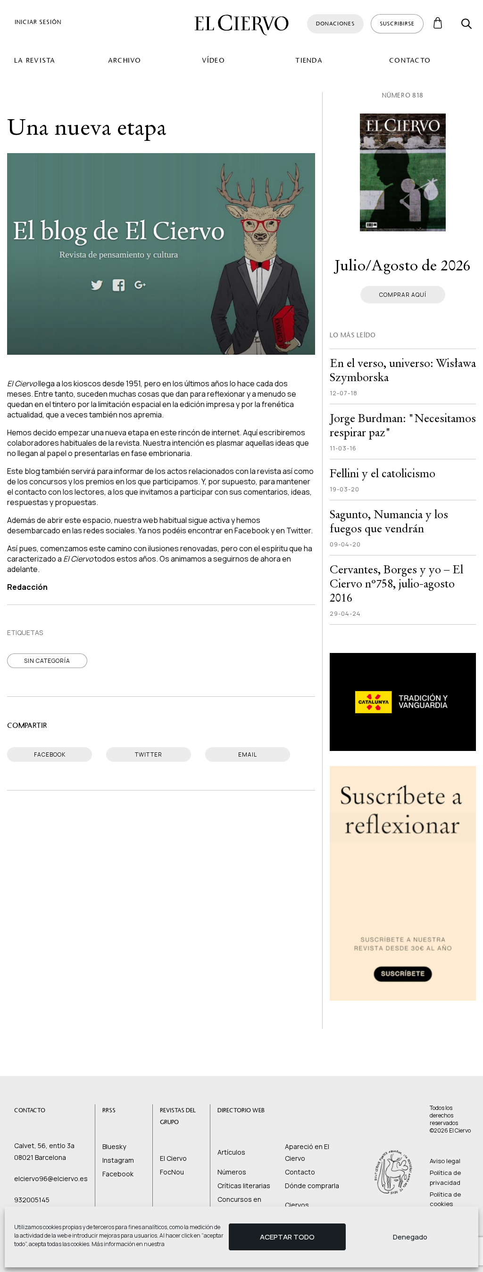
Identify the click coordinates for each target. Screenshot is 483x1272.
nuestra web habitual (150, 520)
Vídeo (213, 60)
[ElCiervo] (241, 25)
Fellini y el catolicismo (382, 473)
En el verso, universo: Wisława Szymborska (403, 370)
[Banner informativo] (403, 701)
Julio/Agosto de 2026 (402, 265)
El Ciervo (173, 1158)
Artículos (231, 1152)
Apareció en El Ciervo (307, 1152)
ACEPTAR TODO (287, 1237)
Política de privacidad (445, 1177)
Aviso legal (445, 1161)
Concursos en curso (239, 1205)
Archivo (125, 60)
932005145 (32, 1199)
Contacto (410, 60)
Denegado (410, 1237)
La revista (35, 60)
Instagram (118, 1160)
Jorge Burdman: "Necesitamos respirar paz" (403, 425)
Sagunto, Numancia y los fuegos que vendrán (389, 521)
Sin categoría (47, 661)
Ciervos (297, 1204)
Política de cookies (445, 1199)
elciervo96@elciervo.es (51, 1178)
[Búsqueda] (466, 23)
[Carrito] (438, 23)
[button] (38, 22)
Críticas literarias (243, 1185)
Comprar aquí (402, 295)
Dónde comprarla (312, 1185)
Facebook (251, 530)
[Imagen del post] (403, 172)
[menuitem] (54, 60)
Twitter (298, 530)
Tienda (309, 60)
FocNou (172, 1171)
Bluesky (114, 1146)
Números (231, 1171)
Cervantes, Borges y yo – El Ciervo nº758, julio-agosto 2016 (396, 583)
